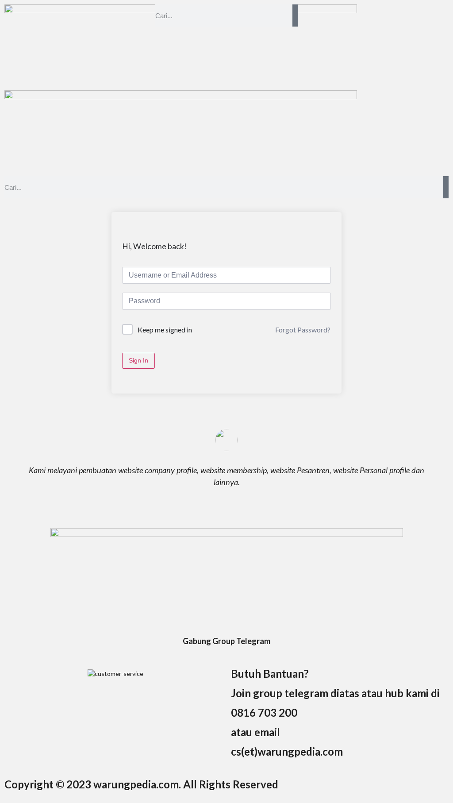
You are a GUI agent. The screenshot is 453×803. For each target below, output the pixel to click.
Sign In (138, 360)
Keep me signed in (165, 329)
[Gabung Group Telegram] (226, 625)
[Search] (295, 15)
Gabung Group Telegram (226, 641)
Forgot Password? (302, 329)
